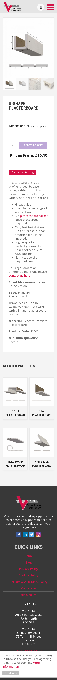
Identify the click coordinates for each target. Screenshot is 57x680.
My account (28, 595)
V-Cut (12, 7)
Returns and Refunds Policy (29, 582)
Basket (40, 7)
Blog (28, 562)
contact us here (19, 275)
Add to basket (33, 145)
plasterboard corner (34, 216)
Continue (11, 673)
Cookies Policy (28, 575)
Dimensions (17, 126)
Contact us (28, 588)
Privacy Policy (28, 569)
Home (28, 556)
